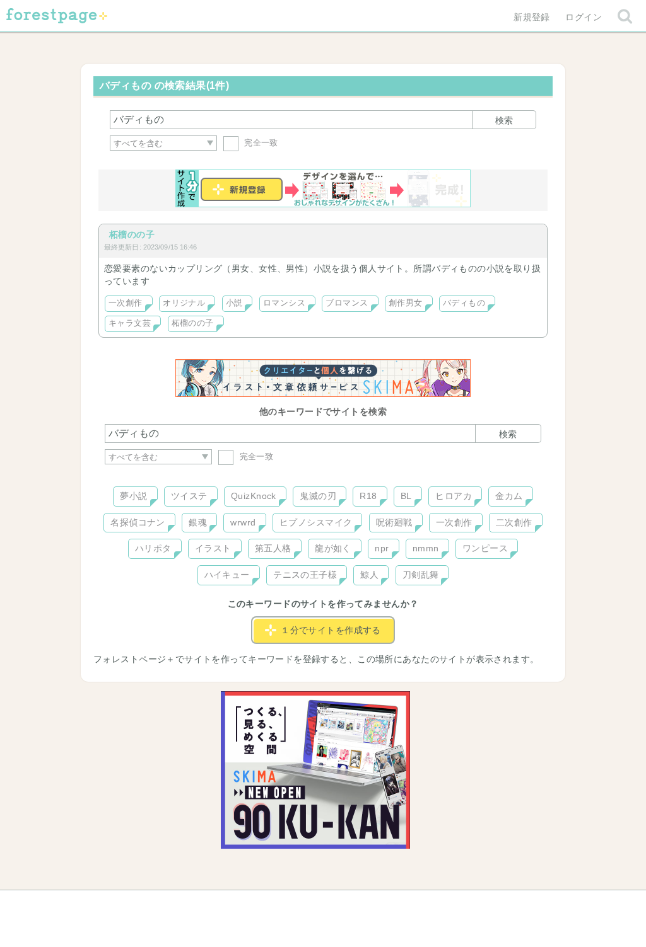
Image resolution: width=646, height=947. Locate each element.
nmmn (426, 548)
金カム (508, 496)
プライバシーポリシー (459, 904)
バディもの (464, 303)
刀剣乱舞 (420, 575)
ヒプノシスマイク (315, 522)
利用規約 (305, 904)
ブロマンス (347, 303)
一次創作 (126, 303)
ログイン (583, 17)
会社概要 (371, 904)
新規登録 (532, 17)
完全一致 (260, 142)
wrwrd (242, 522)
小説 (234, 303)
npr (382, 548)
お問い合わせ (232, 904)
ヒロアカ (453, 496)
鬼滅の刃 (318, 496)
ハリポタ (153, 548)
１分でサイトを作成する (331, 630)
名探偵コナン (137, 522)
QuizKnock (253, 496)
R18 (368, 496)
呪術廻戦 (394, 522)
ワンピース (485, 548)
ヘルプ (161, 904)
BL (406, 496)
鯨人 (369, 575)
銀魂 (198, 522)
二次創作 (514, 522)
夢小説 (133, 496)
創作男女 (406, 303)
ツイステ (189, 496)
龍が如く (333, 548)
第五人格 (273, 548)
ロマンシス (284, 303)
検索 (504, 120)
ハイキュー (227, 575)
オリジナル (184, 303)
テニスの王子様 (305, 575)
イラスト (213, 548)
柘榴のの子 (132, 234)
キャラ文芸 (130, 323)
